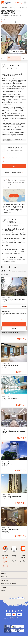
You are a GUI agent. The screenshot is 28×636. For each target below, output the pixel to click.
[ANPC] (7, 629)
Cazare (11, 7)
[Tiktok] (15, 611)
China (16, 7)
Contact (3, 590)
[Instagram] (9, 611)
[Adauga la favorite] (3, 279)
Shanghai (22, 7)
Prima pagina (4, 7)
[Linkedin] (12, 611)
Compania (3, 573)
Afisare (22, 319)
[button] (18, 22)
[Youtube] (21, 611)
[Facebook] (6, 611)
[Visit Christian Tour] (6, 3)
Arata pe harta (4, 17)
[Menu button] (25, 2)
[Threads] (18, 611)
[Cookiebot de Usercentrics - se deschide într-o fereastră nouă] (21, 307)
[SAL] (17, 626)
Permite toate (14, 324)
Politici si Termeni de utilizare (8, 583)
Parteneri (3, 587)
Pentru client (4, 576)
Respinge (14, 328)
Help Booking (4, 580)
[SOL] (17, 630)
